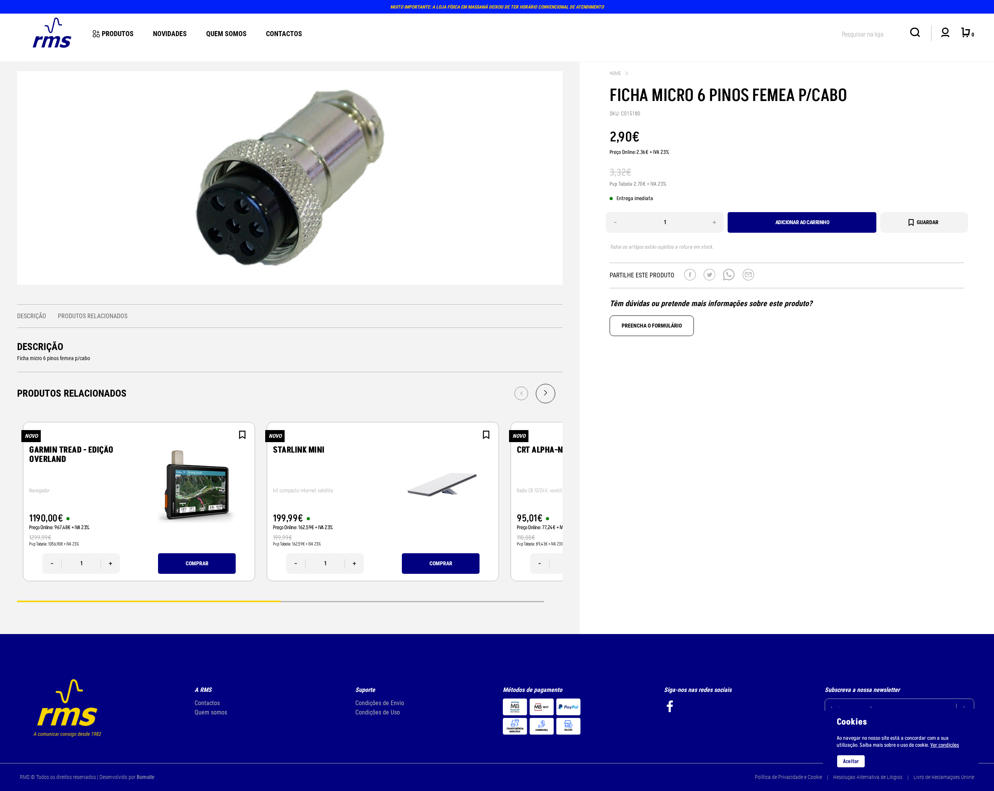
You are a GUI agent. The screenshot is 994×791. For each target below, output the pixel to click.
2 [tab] (412, 601)
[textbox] (872, 32)
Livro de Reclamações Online (944, 777)
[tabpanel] (139, 501)
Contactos (284, 34)
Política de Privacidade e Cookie (788, 777)
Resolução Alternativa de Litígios (867, 777)
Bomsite (146, 777)
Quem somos (211, 712)
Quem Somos (226, 34)
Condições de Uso (377, 712)
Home (615, 73)
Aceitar (851, 761)
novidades (170, 34)
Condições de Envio (379, 703)
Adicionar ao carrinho (802, 222)
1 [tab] (148, 601)
